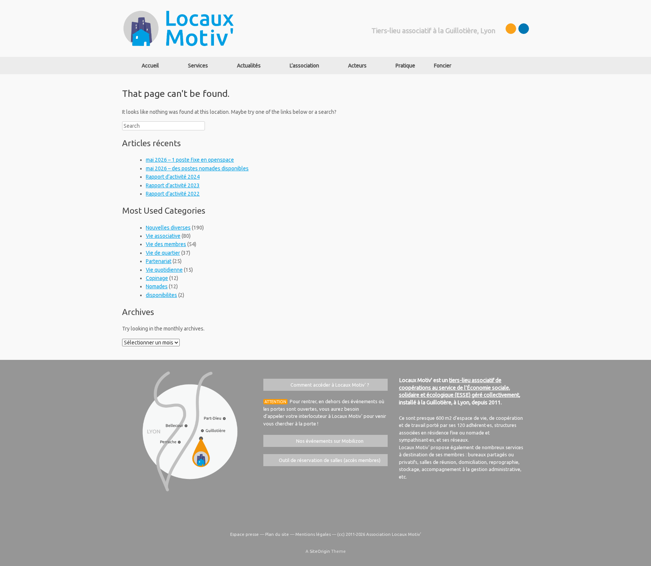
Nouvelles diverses (168, 228)
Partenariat (158, 261)
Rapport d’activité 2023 (173, 185)
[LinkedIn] (523, 28)
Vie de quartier (163, 253)
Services (198, 66)
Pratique (405, 66)
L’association (304, 66)
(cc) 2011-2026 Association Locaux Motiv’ (379, 534)
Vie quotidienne (164, 270)
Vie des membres (166, 244)
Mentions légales (313, 534)
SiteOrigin (320, 551)
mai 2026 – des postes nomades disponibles (197, 168)
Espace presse (244, 534)
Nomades (157, 286)
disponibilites (161, 295)
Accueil (150, 66)
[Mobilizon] (511, 28)
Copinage (157, 278)
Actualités (249, 66)
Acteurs (357, 66)
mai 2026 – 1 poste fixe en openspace (190, 160)
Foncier (442, 66)
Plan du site (277, 534)
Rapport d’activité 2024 (173, 177)
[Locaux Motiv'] (178, 28)
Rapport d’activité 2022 (173, 194)
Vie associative (163, 236)
